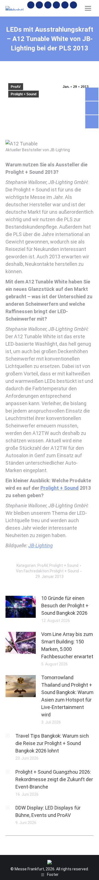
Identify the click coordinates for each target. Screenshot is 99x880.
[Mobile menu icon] (88, 8)
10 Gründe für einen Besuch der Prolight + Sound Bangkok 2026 (65, 605)
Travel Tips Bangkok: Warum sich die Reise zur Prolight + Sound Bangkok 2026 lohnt (52, 743)
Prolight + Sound (23, 94)
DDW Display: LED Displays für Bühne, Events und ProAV (48, 811)
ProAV (16, 87)
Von (47, 571)
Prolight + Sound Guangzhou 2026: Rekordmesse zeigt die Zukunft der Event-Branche (54, 779)
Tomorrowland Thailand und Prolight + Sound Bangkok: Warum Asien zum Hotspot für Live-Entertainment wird (67, 696)
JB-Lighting (40, 545)
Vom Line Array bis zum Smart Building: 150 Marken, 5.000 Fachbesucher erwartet (67, 645)
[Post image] (21, 607)
